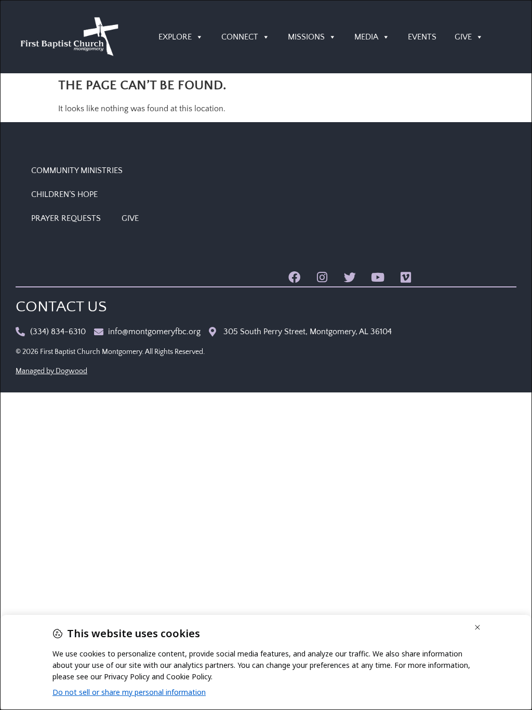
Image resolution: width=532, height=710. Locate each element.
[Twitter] (350, 277)
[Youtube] (377, 277)
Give (130, 218)
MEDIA (366, 37)
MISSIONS (306, 37)
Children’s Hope (64, 194)
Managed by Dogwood (51, 371)
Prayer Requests (66, 218)
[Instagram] (322, 277)
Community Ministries (77, 170)
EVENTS (422, 37)
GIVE (463, 37)
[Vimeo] (405, 277)
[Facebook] (294, 277)
